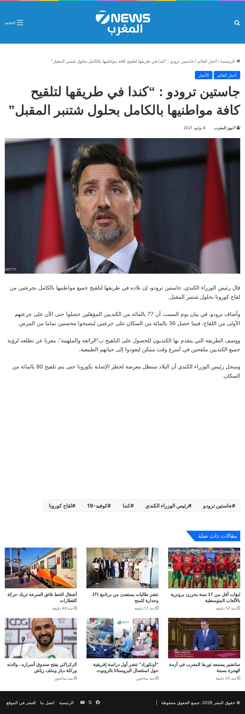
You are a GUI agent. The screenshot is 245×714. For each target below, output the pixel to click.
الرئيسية (228, 61)
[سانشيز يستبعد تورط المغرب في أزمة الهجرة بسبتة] (204, 638)
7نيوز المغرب (224, 127)
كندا (126, 505)
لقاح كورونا (60, 505)
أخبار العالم (207, 61)
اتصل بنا (47, 702)
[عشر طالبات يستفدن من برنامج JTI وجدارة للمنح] (122, 568)
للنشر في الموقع (21, 702)
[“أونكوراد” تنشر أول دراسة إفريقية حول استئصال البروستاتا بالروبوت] (122, 638)
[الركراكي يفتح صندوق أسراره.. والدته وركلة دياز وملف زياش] (41, 638)
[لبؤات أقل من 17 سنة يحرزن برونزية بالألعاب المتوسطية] (204, 568)
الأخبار (203, 75)
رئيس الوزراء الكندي (166, 505)
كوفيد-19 (97, 505)
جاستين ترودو (217, 505)
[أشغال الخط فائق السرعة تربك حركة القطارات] (41, 568)
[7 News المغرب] (122, 22)
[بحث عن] (237, 25)
